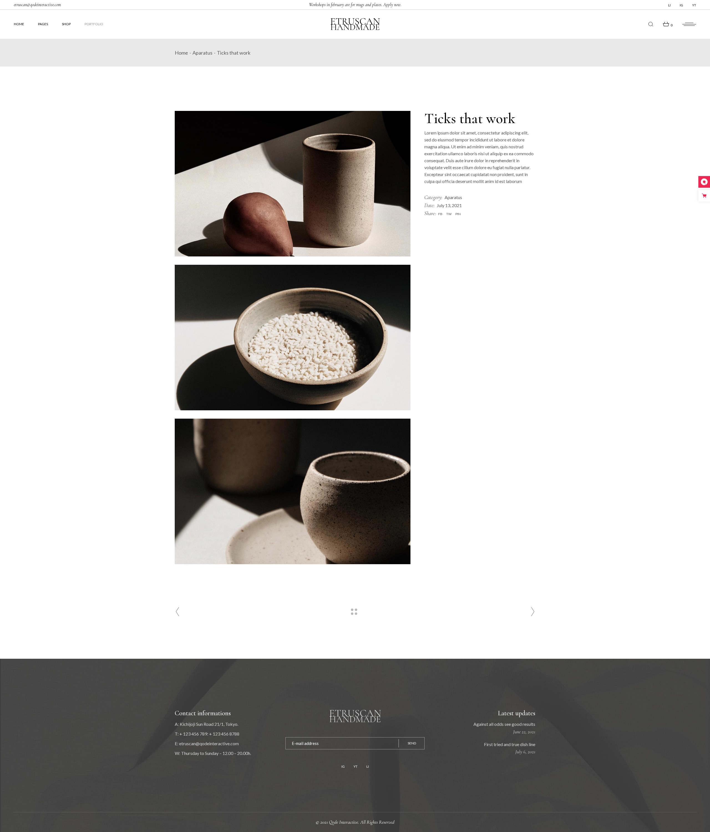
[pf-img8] (292, 337)
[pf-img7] (292, 183)
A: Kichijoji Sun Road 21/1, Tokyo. (206, 724)
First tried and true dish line (509, 744)
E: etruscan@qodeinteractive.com (207, 743)
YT (694, 5)
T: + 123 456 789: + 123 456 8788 (207, 733)
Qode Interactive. (344, 822)
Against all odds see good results (504, 724)
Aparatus (453, 197)
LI (669, 5)
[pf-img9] (292, 491)
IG (681, 5)
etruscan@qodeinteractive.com (37, 4)
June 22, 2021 (524, 732)
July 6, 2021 (525, 752)
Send (412, 743)
